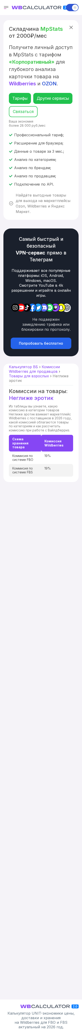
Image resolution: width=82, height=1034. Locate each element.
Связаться (23, 111)
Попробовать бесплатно (41, 343)
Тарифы (20, 98)
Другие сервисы (53, 98)
